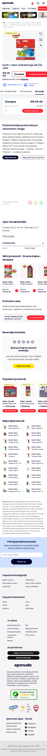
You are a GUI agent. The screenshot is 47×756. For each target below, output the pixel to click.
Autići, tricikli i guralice (33, 583)
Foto (23, 8)
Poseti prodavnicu (32, 111)
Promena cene (26, 91)
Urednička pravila (31, 632)
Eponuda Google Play (13, 723)
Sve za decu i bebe (13, 23)
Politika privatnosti (31, 628)
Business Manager (23, 658)
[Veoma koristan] (41, 203)
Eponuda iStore (11, 726)
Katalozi (42, 8)
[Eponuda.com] (12, 3)
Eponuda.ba (32, 751)
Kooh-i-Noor (30, 248)
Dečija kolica (29, 580)
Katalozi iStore (11, 732)
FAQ (26, 625)
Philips (4, 602)
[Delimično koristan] (35, 203)
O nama (12, 620)
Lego (27, 605)
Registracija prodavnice (23, 653)
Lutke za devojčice (31, 586)
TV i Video (32, 8)
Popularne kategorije (15, 575)
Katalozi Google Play (13, 729)
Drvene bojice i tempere (18, 25)
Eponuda (4, 23)
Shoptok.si (19, 751)
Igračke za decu (7, 580)
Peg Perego (29, 608)
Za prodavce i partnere (12, 636)
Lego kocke (6, 586)
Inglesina (5, 608)
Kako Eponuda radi (13, 625)
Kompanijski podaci (14, 632)
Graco (27, 602)
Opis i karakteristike (8, 91)
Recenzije (39, 91)
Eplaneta (24, 79)
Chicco (4, 605)
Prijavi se (21, 561)
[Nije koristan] (30, 203)
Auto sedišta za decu (9, 583)
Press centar (29, 635)
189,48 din (36, 101)
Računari (6, 8)
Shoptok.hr (26, 751)
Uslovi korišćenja (13, 628)
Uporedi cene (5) (10, 411)
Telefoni (15, 8)
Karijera (10, 641)
